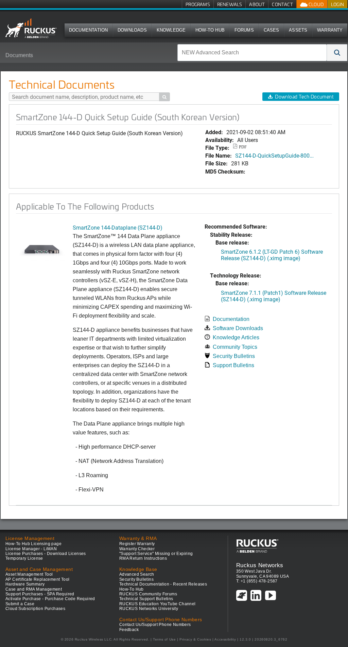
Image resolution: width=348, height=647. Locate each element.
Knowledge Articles (236, 337)
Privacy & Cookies (195, 639)
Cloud (316, 4)
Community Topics (235, 347)
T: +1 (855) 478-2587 (257, 581)
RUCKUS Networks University (148, 608)
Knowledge (171, 30)
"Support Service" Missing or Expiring (156, 553)
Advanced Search (136, 574)
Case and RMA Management (33, 589)
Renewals (229, 4)
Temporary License (24, 558)
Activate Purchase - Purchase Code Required (50, 598)
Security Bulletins (234, 356)
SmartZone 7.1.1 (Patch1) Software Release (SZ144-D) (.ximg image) (273, 296)
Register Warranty (137, 543)
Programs (198, 4)
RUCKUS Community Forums (148, 594)
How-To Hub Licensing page (33, 543)
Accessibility (225, 639)
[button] (337, 52)
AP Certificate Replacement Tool (37, 579)
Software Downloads (238, 328)
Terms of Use (164, 639)
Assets (298, 30)
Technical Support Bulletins (146, 598)
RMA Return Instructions (143, 558)
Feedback (129, 629)
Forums (244, 30)
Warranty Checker (137, 548)
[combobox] (252, 52)
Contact (282, 4)
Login (337, 4)
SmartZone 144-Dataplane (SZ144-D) (117, 227)
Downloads (132, 30)
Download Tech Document (304, 96)
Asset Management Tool (29, 574)
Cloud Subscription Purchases (35, 608)
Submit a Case (19, 603)
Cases (271, 30)
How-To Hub (210, 30)
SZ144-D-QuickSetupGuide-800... (274, 155)
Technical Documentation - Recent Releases (163, 584)
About (257, 4)
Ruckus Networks (259, 565)
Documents (19, 55)
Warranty (330, 30)
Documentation (88, 30)
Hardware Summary (25, 584)
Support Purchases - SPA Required (39, 594)
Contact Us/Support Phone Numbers (155, 624)
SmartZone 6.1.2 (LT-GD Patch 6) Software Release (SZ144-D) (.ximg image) (272, 255)
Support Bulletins (233, 365)
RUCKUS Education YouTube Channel (157, 603)
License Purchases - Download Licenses (45, 553)
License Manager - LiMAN (31, 548)
